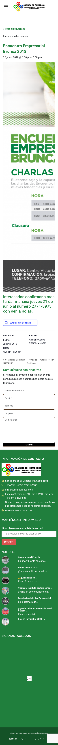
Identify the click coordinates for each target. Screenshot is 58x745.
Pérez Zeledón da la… (28, 567)
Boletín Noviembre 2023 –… (31, 619)
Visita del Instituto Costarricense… (35, 588)
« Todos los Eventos (14, 28)
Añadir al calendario (20, 322)
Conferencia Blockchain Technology (14, 361)
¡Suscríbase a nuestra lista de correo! (22, 528)
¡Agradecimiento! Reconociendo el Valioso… (35, 609)
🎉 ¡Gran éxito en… (27, 578)
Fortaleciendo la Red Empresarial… (35, 598)
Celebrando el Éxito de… (30, 557)
